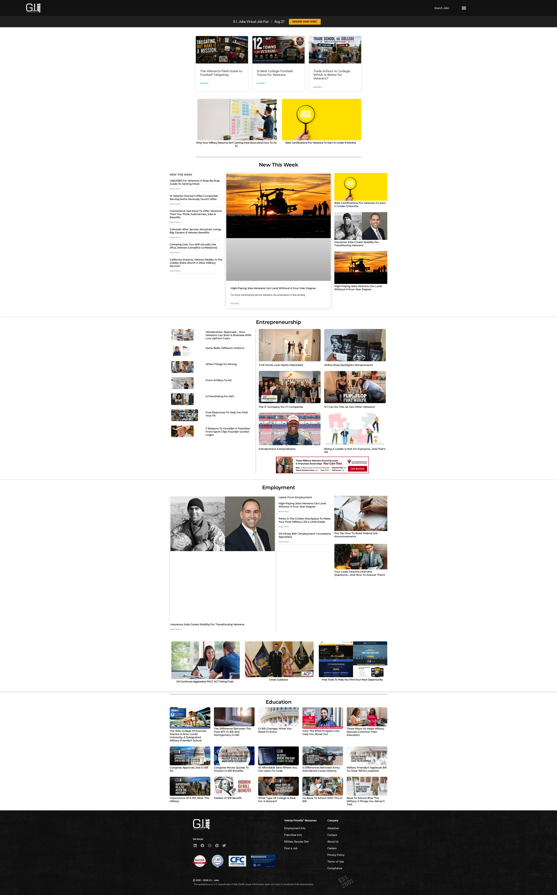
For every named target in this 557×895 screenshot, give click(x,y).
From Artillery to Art (219, 380)
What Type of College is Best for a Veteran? (277, 799)
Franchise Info (293, 835)
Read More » (204, 83)
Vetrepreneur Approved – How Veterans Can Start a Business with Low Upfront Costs (228, 335)
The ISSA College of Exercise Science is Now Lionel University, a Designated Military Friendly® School (188, 735)
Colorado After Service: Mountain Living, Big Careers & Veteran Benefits (195, 231)
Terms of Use (335, 861)
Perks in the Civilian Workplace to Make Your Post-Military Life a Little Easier (304, 520)
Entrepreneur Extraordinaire (277, 449)
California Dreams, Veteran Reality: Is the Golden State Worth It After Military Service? (196, 263)
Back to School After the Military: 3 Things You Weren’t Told (366, 801)
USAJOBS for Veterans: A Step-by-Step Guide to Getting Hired (195, 182)
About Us (333, 841)
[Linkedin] (195, 845)
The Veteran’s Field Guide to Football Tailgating (221, 73)
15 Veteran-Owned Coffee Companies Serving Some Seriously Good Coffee (194, 197)
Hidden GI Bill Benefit (228, 798)
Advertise (333, 828)
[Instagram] (209, 845)
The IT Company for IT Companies (281, 407)
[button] (463, 7)
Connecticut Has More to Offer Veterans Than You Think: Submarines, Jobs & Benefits (196, 214)
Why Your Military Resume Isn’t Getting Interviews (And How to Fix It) (236, 144)
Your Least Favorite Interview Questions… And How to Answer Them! (359, 573)
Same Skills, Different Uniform (225, 348)
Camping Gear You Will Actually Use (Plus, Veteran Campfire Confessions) (193, 246)
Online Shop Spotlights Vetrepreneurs (348, 365)
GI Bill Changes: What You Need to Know (275, 730)
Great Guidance (278, 679)
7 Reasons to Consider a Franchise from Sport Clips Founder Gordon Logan (228, 431)
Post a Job (291, 848)
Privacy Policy (335, 855)
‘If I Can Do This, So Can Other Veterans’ (349, 407)
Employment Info (295, 828)
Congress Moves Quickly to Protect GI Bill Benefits (231, 769)
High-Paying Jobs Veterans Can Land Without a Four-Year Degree (273, 288)
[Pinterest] (216, 845)
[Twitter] (224, 845)
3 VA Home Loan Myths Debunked (281, 365)
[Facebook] (202, 845)
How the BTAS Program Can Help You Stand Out (320, 732)
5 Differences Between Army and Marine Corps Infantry (321, 769)
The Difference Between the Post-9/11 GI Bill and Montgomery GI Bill (232, 732)
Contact (332, 835)
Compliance (334, 868)
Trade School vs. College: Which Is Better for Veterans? (332, 74)
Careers (332, 848)
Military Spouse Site (296, 841)
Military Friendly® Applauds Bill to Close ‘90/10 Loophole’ (367, 769)
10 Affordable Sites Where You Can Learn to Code (277, 769)
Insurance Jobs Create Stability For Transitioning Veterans (356, 244)
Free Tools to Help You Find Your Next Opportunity (352, 679)
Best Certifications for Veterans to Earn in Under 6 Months (320, 142)
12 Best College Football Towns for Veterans (275, 73)
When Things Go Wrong (221, 364)
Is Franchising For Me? (220, 396)
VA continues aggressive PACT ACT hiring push (204, 681)
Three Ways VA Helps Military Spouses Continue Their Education (365, 732)
